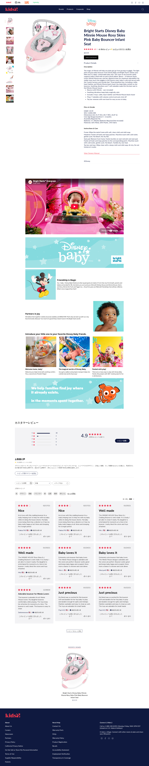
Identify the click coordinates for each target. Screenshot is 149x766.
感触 (30, 494)
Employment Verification (61, 754)
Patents (8, 762)
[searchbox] (22, 483)
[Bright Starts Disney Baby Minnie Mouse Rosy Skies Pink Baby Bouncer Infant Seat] (74, 671)
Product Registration (59, 742)
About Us (8, 726)
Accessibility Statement (60, 750)
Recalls (54, 746)
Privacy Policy (10, 742)
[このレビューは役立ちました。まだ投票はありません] (44, 536)
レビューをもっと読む (74, 631)
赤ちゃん (62, 494)
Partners (8, 738)
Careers (8, 730)
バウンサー (37, 494)
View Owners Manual (91, 153)
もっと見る (71, 494)
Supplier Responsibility (13, 758)
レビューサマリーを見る (122, 49)
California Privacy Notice (14, 746)
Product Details (90, 63)
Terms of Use (9, 754)
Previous (16, 47)
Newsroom (9, 734)
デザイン (23, 494)
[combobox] (42, 483)
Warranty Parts (57, 730)
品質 (49, 494)
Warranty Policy (58, 738)
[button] (61, 9)
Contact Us (56, 726)
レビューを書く (122, 441)
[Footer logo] (12, 715)
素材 (55, 494)
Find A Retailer (91, 57)
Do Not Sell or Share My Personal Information (21, 750)
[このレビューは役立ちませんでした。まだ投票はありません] (48, 536)
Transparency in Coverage (61, 758)
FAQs (54, 734)
